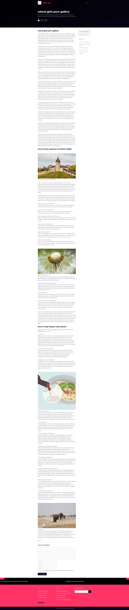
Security (40, 540)
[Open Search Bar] (89, 2)
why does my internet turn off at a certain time (14, 581)
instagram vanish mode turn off (75, 581)
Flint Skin (60, 608)
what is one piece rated (84, 42)
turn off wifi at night (83, 47)
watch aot (46, 3)
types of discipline (83, 49)
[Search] (89, 591)
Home (86, 2)
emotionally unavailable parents (63, 593)
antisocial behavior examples (62, 599)
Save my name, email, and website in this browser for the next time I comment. (56, 570)
